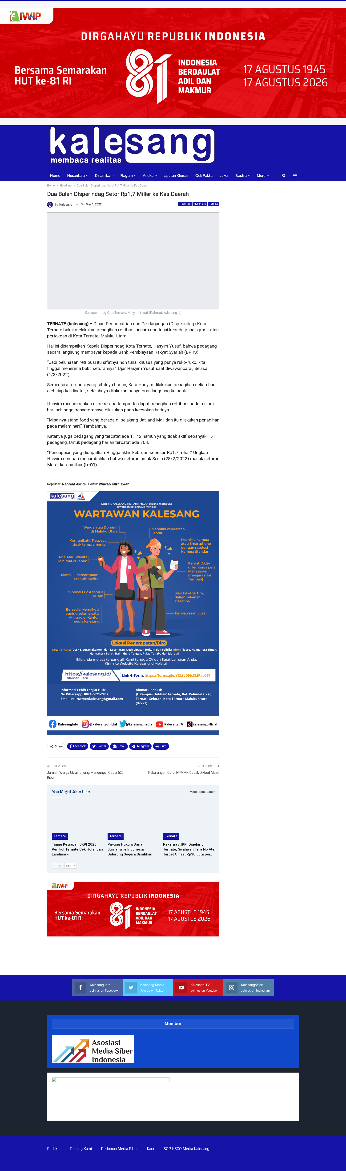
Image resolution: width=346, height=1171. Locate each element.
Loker (224, 176)
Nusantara (76, 176)
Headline (185, 204)
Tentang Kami (81, 1149)
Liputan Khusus (176, 176)
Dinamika (102, 176)
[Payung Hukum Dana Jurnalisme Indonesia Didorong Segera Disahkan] (133, 822)
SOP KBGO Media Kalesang (186, 1149)
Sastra (241, 176)
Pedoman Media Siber (119, 1149)
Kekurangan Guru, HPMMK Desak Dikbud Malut (183, 772)
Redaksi (53, 1149)
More (261, 176)
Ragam (126, 176)
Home (55, 176)
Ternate (213, 204)
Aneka (148, 176)
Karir (150, 1149)
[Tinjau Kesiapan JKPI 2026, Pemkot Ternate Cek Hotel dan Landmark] (77, 822)
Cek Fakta (204, 176)
